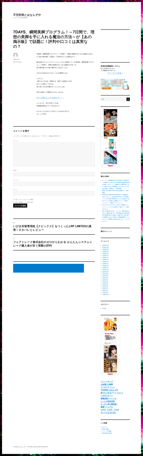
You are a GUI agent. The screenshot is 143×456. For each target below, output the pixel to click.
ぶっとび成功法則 (108, 401)
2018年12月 (105, 245)
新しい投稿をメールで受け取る (24, 202)
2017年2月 (105, 290)
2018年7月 (105, 255)
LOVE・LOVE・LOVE (110, 410)
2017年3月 (105, 288)
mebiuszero (16, 59)
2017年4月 (105, 286)
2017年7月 (105, 280)
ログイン (104, 427)
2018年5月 (105, 259)
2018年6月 (105, 257)
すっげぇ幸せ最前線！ (109, 404)
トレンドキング (107, 381)
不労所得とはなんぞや (27, 15)
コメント (16, 141)
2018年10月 (105, 249)
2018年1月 (105, 268)
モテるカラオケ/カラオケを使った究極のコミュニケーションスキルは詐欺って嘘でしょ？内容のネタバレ (115, 207)
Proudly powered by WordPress (38, 447)
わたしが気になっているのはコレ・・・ (50, 98)
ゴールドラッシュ (108, 387)
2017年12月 (105, 270)
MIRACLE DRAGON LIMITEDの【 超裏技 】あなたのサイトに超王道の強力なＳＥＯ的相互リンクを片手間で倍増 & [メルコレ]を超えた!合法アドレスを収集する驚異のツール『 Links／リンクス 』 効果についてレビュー (115, 199)
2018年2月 (105, 266)
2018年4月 (105, 261)
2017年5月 (105, 284)
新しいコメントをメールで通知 (24, 199)
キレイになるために (108, 412)
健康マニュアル (107, 407)
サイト (15, 189)
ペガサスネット (107, 396)
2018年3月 (105, 263)
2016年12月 (105, 294)
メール (16, 180)
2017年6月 (105, 282)
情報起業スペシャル (108, 398)
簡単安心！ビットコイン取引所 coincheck (113, 79)
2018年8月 (105, 253)
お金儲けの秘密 (107, 384)
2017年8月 (105, 278)
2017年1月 (105, 292)
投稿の (105, 429)
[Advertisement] (48, 268)
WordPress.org (107, 433)
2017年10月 (105, 274)
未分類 (104, 308)
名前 (15, 170)
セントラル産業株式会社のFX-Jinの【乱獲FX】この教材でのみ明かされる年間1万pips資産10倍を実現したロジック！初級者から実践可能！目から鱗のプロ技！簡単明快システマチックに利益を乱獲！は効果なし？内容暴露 (116, 184)
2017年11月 (105, 272)
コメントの (106, 431)
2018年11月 (105, 247)
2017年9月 (105, 276)
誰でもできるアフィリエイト (112, 393)
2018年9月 (105, 251)
